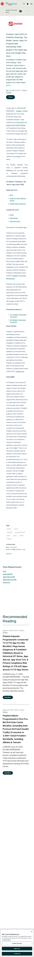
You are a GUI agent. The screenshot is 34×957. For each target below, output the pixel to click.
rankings (9, 539)
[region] (17, 943)
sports (8, 535)
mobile (21, 535)
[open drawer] (31, 4)
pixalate (9, 529)
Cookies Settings (17, 943)
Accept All (17, 953)
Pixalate (8, 92)
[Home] (9, 3)
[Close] (32, 932)
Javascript (6, 582)
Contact (8, 554)
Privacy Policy (6, 940)
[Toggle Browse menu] (27, 11)
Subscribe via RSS (9, 577)
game (15, 535)
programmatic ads (20, 532)
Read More (8, 697)
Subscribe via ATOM (9, 580)
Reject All (17, 948)
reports (16, 529)
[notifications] (27, 4)
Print (4, 571)
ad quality (9, 532)
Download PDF (8, 574)
